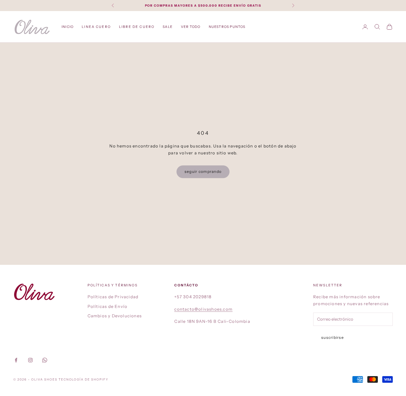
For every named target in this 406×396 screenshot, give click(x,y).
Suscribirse (332, 337)
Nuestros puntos (227, 27)
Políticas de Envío (108, 306)
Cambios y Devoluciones (115, 315)
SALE (168, 27)
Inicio (67, 27)
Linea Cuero (96, 27)
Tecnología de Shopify (84, 379)
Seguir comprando (203, 171)
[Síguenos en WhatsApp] (45, 360)
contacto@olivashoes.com (203, 309)
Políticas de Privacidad (113, 296)
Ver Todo (191, 27)
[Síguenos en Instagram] (30, 360)
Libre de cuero (136, 27)
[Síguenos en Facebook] (16, 360)
